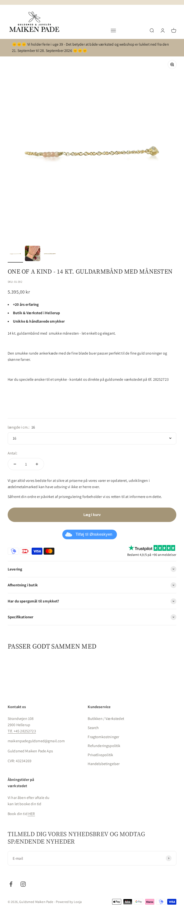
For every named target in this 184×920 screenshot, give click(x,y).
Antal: (12, 453)
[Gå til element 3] (50, 254)
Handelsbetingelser (104, 763)
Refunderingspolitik (104, 745)
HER (31, 813)
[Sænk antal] (15, 464)
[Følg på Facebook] (11, 884)
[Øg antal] (37, 464)
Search (93, 727)
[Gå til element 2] (32, 254)
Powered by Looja (69, 902)
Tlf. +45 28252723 (22, 731)
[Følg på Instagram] (23, 884)
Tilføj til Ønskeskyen (93, 534)
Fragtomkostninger (103, 736)
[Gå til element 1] (15, 254)
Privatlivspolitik (100, 754)
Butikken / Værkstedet (106, 718)
